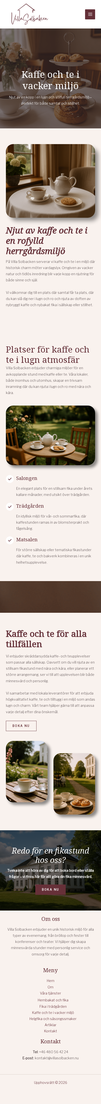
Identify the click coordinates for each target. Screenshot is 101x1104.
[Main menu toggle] (90, 14)
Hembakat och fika (53, 1000)
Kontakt (50, 1031)
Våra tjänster (50, 993)
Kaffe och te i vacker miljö (53, 1012)
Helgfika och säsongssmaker (52, 1019)
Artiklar (50, 1025)
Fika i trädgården (53, 1006)
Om (50, 987)
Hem (50, 981)
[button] (21, 726)
